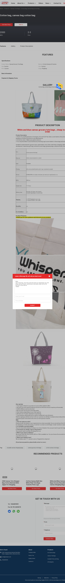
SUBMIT (32, 305)
